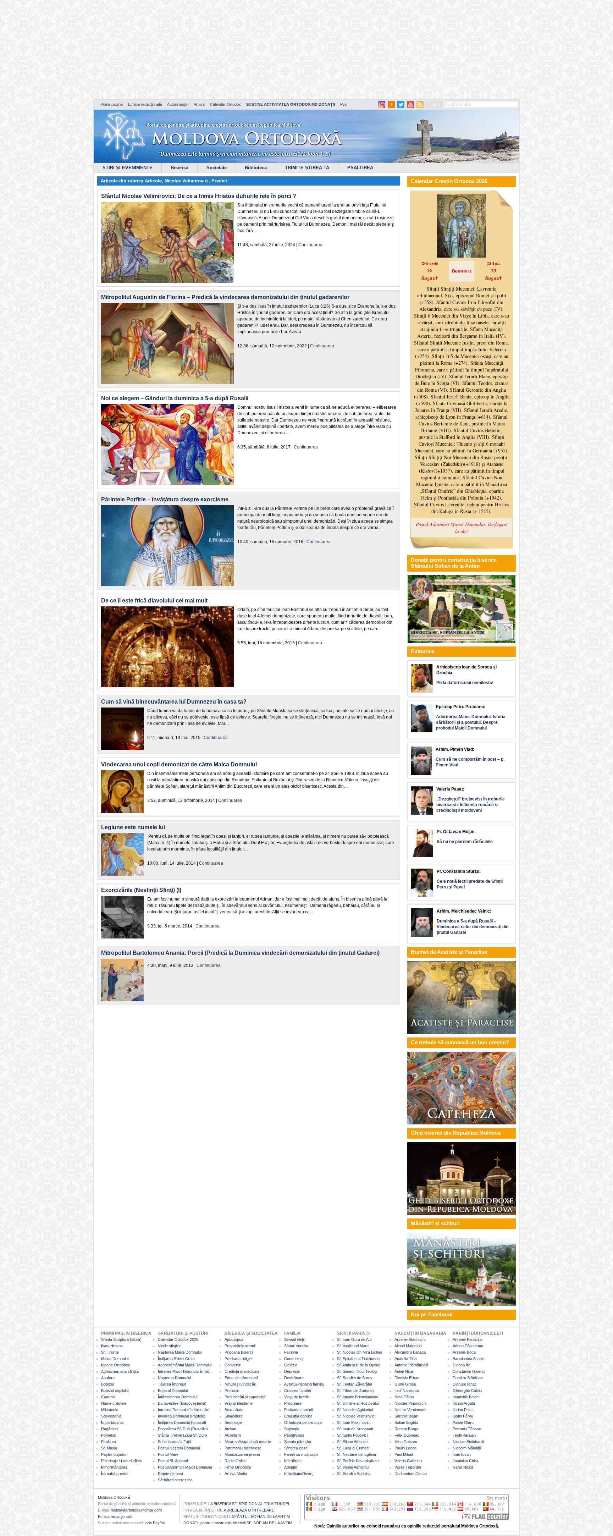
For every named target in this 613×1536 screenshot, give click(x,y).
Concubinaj (293, 1358)
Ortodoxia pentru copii (303, 1422)
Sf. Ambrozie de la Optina (358, 1365)
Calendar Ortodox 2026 (178, 1339)
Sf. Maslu (109, 1448)
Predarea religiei (238, 1358)
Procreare (293, 1403)
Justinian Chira (465, 1461)
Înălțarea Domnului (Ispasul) (182, 1422)
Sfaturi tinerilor (296, 1346)
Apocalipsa (234, 1339)
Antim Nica (403, 1371)
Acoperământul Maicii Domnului (184, 1365)
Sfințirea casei (296, 1448)
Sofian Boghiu (406, 1422)
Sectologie (233, 1422)
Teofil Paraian (464, 1435)
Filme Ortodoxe (238, 1467)
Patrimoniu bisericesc (243, 1448)
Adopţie (290, 1467)
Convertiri (233, 1365)
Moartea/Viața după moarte (248, 1441)
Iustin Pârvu (463, 1416)
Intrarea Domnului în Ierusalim (183, 1410)
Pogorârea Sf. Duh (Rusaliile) (183, 1429)
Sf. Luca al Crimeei (353, 1448)
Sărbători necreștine (175, 1480)
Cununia (108, 1397)
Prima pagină (111, 104)
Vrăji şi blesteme (239, 1403)
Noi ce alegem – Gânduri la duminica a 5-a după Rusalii (174, 398)
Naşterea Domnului (174, 1378)
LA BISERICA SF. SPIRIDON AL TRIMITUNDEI (248, 1504)
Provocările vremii (240, 1346)
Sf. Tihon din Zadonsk (356, 1390)
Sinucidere (234, 1416)
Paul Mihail (403, 1454)
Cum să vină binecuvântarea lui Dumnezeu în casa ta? (174, 702)
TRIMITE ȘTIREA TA (307, 167)
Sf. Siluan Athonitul (352, 1441)
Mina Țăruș (404, 1397)
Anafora (108, 1378)
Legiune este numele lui (133, 827)
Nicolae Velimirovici (187, 180)
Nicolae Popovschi (410, 1403)
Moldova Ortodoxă (114, 1497)
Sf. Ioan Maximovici (353, 1422)
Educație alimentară (241, 1378)
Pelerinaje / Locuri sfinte (121, 1461)
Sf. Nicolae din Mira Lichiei (359, 1352)
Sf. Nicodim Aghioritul (355, 1410)
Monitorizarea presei (242, 1454)
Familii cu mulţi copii (301, 1454)
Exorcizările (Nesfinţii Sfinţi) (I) (141, 890)
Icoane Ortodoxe (115, 1365)
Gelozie (290, 1365)
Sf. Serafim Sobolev (354, 1473)
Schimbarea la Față (174, 1441)
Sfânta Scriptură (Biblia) (121, 1339)
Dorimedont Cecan (410, 1473)
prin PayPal (155, 1523)
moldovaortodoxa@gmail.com (136, 1510)
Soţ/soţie (291, 1429)
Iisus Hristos (112, 1346)
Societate (216, 167)
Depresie (292, 1371)
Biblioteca (256, 167)
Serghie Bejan (406, 1416)
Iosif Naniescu (406, 1390)
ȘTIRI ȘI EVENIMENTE (128, 167)
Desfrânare (294, 1378)
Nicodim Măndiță (467, 1448)
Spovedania (111, 1416)
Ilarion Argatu (464, 1403)
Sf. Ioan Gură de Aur (354, 1339)
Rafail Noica (463, 1467)
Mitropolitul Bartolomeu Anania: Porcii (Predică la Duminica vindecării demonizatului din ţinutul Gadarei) (240, 953)
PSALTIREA (360, 167)
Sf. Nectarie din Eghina (356, 1454)
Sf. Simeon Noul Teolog (357, 1371)
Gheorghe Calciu (467, 1390)
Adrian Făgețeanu (468, 1346)
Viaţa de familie (297, 1397)
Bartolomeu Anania (469, 1358)
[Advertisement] (216, 49)
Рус (343, 104)
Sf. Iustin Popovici (352, 1435)
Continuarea (310, 244)
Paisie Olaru (463, 1422)
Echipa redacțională (145, 104)
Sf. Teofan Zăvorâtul (354, 1384)
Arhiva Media (236, 1473)
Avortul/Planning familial (304, 1384)
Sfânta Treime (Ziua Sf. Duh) (182, 1435)
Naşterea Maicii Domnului (179, 1352)
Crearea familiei (297, 1390)
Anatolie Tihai (405, 1358)
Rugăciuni (109, 1429)
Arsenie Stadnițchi (409, 1339)
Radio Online (236, 1461)
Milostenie (109, 1410)
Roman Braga (406, 1429)
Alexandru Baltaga (410, 1352)
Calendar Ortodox (225, 104)
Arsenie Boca (464, 1352)
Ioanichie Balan (466, 1397)
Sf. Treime (110, 1352)
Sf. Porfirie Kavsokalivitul (358, 1461)
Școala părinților (297, 1441)
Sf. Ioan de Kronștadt (355, 1429)
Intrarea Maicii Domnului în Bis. (184, 1371)
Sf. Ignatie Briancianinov (357, 1397)
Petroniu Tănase (467, 1429)
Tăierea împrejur (172, 1384)
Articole (153, 180)
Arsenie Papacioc (468, 1339)
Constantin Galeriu (469, 1371)
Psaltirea (108, 1441)
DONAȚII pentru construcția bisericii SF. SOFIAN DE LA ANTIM (237, 1523)
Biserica (179, 167)
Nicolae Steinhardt (468, 1441)
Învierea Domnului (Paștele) (181, 1416)
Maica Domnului (114, 1358)
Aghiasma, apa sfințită (120, 1371)
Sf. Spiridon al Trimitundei (358, 1358)
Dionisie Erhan (406, 1378)
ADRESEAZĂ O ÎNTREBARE (249, 1510)
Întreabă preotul (114, 1473)
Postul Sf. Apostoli (173, 1461)
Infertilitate (293, 1461)
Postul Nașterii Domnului (179, 1448)
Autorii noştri (177, 104)
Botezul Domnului (173, 1390)
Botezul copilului (114, 1390)
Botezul (107, 1384)
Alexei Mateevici (408, 1346)
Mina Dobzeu (405, 1441)
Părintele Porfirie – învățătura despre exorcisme (164, 499)
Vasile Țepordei (407, 1467)
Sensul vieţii (294, 1339)
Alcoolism (233, 1435)
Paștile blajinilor (114, 1454)
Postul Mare (168, 1454)
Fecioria (291, 1352)
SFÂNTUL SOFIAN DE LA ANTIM (261, 1516)
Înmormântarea (114, 1467)
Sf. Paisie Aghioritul (353, 1467)
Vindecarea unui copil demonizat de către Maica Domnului (179, 764)
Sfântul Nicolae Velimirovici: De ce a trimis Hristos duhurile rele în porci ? (198, 196)
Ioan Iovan (462, 1454)
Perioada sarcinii (298, 1410)
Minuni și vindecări (240, 1384)
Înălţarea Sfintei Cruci (176, 1358)
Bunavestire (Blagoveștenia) (182, 1403)
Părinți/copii (294, 1435)
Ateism (230, 1429)
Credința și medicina (242, 1371)
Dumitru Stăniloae (468, 1378)
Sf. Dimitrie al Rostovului (358, 1403)
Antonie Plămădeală (411, 1365)
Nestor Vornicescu (410, 1410)
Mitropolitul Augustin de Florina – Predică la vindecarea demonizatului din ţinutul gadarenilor (225, 297)
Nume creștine (113, 1403)
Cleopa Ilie (461, 1365)
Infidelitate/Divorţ (298, 1473)
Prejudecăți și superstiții (245, 1397)
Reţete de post (170, 1473)
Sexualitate (234, 1410)
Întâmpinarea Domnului (177, 1397)
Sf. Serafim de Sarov (354, 1378)
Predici (219, 180)
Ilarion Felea (463, 1410)
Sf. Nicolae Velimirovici (356, 1416)
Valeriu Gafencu (408, 1461)
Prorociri (232, 1390)
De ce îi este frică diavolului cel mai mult (154, 601)
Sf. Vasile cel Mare (353, 1346)
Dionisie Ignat (464, 1384)
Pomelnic (109, 1435)
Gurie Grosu (405, 1384)
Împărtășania (112, 1422)
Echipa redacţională (115, 1516)
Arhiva (199, 104)
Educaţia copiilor (298, 1416)
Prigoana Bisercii (239, 1352)
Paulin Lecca (405, 1448)
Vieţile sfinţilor (169, 1346)
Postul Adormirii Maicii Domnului (185, 1467)
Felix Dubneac (406, 1435)
